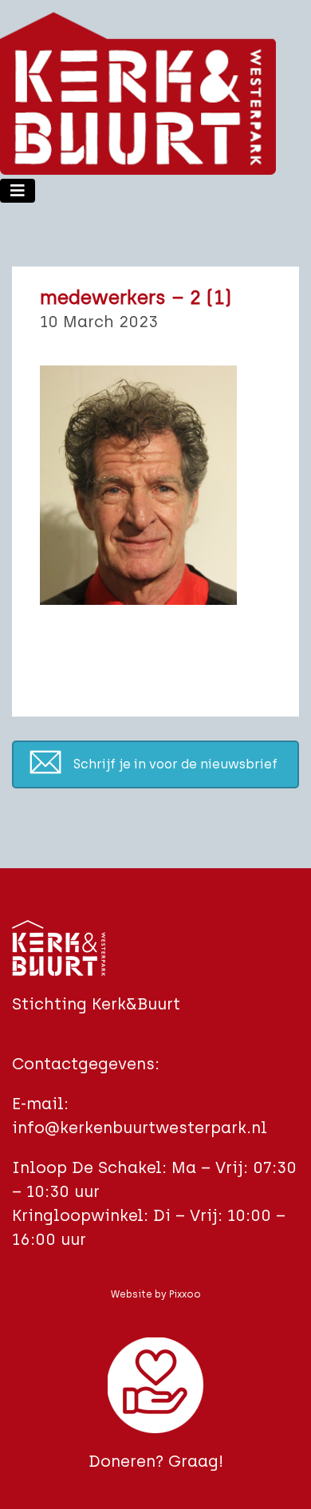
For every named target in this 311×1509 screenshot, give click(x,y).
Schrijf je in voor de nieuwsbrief (175, 764)
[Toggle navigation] (17, 191)
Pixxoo (185, 1294)
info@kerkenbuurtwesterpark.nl (139, 1127)
